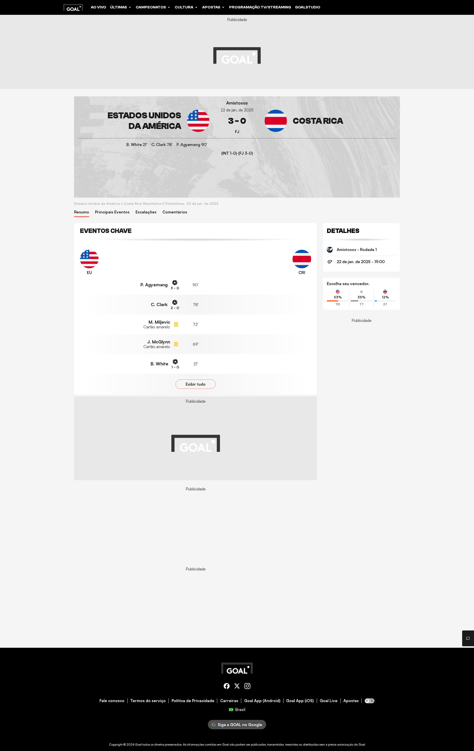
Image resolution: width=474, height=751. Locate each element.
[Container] (143, 121)
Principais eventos (112, 212)
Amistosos (237, 102)
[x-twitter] (237, 687)
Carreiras (229, 700)
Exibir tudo (196, 384)
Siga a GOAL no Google (240, 724)
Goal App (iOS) (300, 700)
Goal (138, 744)
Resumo (81, 212)
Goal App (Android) (262, 700)
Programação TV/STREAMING (260, 7)
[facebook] (227, 687)
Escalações (146, 212)
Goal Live (328, 700)
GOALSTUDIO (307, 7)
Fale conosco (111, 700)
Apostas (351, 700)
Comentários (174, 212)
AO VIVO (98, 7)
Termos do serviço (148, 700)
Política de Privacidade (193, 700)
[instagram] (247, 687)
